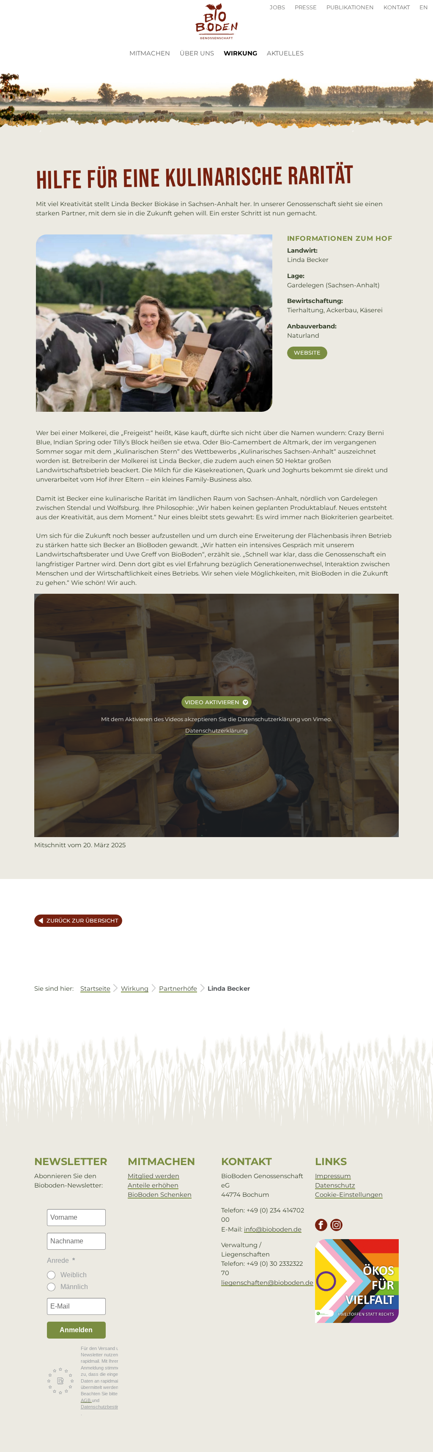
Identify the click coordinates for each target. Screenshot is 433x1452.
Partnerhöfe (178, 988)
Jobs (277, 7)
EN (423, 7)
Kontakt (397, 7)
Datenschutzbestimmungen (109, 1406)
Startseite (95, 988)
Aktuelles (285, 53)
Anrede (59, 1260)
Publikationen (350, 7)
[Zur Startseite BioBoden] (216, 21)
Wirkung (243, 53)
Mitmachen (149, 53)
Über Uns (197, 53)
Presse (306, 7)
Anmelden (76, 1330)
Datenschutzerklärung (216, 730)
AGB (86, 1400)
